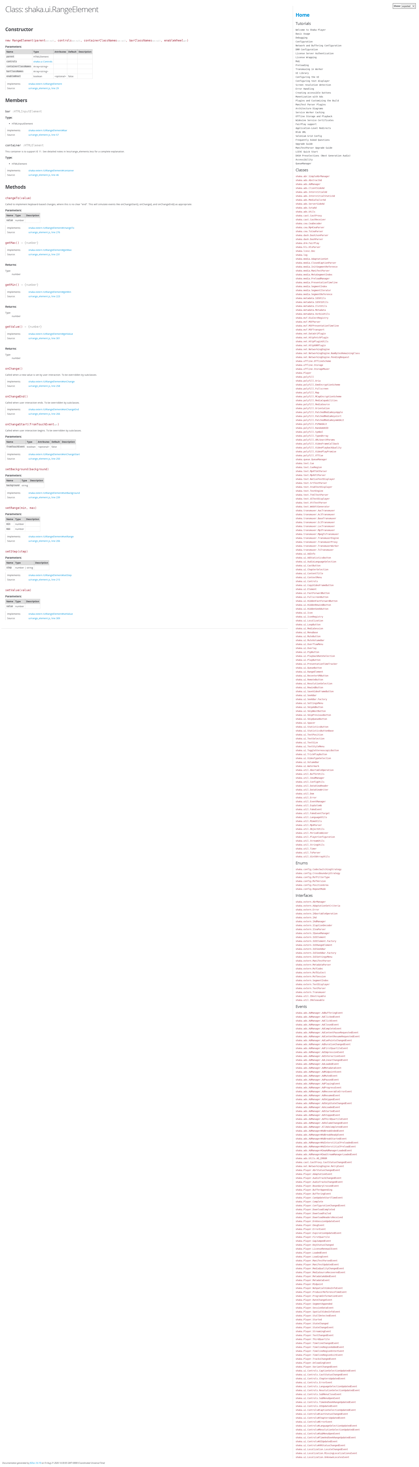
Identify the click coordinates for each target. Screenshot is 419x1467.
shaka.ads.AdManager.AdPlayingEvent (318, 1083)
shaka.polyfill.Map (307, 392)
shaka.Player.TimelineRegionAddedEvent (320, 1347)
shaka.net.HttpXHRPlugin (311, 345)
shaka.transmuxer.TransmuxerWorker (317, 546)
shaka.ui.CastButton (308, 565)
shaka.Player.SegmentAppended (314, 1304)
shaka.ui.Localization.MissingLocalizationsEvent (326, 1453)
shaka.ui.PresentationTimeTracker (316, 664)
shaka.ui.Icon (304, 612)
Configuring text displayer (313, 81)
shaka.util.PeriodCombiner (312, 833)
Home (303, 14)
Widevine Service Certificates (315, 120)
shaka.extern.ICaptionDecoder (314, 925)
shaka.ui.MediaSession (309, 628)
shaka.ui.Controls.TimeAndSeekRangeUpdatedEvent (326, 1402)
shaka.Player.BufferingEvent (313, 1193)
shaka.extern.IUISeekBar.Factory (316, 953)
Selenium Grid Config (309, 136)
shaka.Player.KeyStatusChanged (315, 1245)
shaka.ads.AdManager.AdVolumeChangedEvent (322, 1123)
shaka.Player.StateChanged (312, 1323)
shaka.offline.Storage (309, 365)
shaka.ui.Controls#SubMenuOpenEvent (318, 1433)
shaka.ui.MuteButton (308, 636)
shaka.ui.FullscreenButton (312, 597)
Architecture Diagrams (309, 108)
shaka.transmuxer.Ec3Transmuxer (315, 522)
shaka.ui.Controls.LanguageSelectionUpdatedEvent (326, 1386)
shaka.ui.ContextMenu (309, 577)
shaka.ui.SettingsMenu (309, 703)
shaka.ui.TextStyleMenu (310, 746)
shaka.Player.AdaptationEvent (314, 1174)
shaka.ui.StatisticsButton (312, 726)
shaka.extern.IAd (306, 917)
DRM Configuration (307, 49)
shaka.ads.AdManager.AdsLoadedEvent (318, 1107)
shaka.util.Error (306, 797)
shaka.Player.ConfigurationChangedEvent (320, 1205)
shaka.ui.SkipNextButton (311, 711)
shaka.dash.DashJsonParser (312, 235)
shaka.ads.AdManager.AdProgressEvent (318, 1087)
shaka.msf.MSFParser (308, 321)
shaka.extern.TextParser (311, 988)
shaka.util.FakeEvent (309, 809)
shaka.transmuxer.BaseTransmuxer (316, 518)
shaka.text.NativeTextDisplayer (315, 479)
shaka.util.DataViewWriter (312, 789)
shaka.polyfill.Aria (308, 380)
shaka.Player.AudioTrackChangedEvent (318, 1178)
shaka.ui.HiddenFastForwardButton (316, 601)
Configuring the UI (307, 77)
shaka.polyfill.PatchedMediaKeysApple (319, 412)
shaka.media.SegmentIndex (311, 286)
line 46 (55, 174)
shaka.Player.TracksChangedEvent (316, 1359)
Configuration (304, 41)
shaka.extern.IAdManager (311, 921)
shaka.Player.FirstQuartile (313, 1237)
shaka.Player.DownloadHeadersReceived (319, 1217)
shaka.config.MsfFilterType (313, 877)
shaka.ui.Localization (309, 620)
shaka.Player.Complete (309, 1201)
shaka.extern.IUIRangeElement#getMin (49, 291)
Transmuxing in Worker (309, 69)
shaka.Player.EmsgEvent (310, 1225)
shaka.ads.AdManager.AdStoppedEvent (318, 1115)
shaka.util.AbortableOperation (315, 770)
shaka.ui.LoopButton (308, 624)
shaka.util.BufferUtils (310, 774)
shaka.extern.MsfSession (311, 976)
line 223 (55, 296)
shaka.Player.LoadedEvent (311, 1252)
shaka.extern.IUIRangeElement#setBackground (54, 492)
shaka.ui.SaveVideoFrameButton (315, 691)
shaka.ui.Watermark (307, 766)
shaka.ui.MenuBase (307, 632)
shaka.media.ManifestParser (313, 270)
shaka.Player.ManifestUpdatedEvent (317, 1264)
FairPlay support (306, 124)
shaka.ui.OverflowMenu (309, 644)
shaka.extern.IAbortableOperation (316, 913)
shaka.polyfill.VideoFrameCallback (317, 443)
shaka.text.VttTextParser (311, 502)
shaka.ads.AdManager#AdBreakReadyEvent (320, 1134)
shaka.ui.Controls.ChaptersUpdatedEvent (320, 1378)
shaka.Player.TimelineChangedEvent (317, 1343)
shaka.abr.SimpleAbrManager (313, 176)
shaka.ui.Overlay (306, 648)
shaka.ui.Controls (42, 61)
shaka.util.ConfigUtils (310, 782)
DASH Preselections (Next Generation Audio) (323, 155)
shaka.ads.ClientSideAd (310, 188)
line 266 (55, 413)
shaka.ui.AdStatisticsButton (313, 557)
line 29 (55, 88)
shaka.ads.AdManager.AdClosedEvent (317, 1024)
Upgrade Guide (304, 144)
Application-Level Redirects (313, 128)
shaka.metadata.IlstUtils (311, 306)
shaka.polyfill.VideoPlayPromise (316, 451)
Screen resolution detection (313, 85)
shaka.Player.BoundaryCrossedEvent (317, 1186)
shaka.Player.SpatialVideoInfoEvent (318, 1311)
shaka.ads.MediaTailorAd (311, 200)
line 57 (55, 134)
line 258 (55, 385)
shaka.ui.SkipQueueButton (311, 719)
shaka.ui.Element (306, 589)
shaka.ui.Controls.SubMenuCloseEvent (318, 1394)
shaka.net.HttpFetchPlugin (312, 337)
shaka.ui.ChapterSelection (312, 569)
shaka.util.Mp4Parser (309, 825)
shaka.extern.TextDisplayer (313, 984)
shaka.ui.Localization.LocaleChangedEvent (322, 1449)
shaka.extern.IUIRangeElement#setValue (50, 613)
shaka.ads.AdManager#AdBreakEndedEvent (320, 1130)
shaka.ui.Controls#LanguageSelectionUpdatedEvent (326, 1425)
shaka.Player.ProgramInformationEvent (319, 1296)
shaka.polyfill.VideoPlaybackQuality (318, 447)
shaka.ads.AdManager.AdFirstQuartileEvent (322, 1048)
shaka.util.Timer (306, 848)
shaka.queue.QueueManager (311, 459)
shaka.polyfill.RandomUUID (312, 428)
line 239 (55, 497)
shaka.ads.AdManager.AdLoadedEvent (317, 1064)
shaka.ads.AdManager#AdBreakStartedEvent (321, 1138)
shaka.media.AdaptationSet (312, 259)
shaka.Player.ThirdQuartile (313, 1339)
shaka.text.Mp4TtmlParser (311, 471)
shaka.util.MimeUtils (309, 821)
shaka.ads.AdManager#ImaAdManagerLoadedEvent (324, 1150)
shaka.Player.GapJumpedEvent (313, 1241)
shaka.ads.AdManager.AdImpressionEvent (320, 1052)
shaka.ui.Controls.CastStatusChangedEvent (322, 1374)
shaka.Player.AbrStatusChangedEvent (318, 1170)
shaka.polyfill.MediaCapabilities (316, 400)
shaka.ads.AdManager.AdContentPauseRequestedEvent (327, 1032)
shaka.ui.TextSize (307, 742)
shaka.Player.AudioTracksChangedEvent (319, 1182)
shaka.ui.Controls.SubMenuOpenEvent (318, 1398)
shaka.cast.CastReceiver (311, 219)
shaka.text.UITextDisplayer (313, 498)
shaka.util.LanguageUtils (311, 817)
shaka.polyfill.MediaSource (313, 404)
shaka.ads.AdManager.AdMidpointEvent (318, 1072)
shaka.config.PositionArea (312, 885)
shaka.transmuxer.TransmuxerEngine (317, 538)
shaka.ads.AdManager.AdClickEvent (316, 1020)
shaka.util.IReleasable (310, 1000)
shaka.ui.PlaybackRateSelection (315, 656)
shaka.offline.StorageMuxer (313, 369)
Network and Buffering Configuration (318, 45)
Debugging (301, 37)
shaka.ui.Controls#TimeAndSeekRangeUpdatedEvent (326, 1437)
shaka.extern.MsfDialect (311, 972)
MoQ (298, 61)
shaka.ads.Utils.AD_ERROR (311, 1158)
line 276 (55, 232)
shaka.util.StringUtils (310, 844)
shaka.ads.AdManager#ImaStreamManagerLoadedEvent (326, 1154)
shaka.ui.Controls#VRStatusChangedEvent (320, 1445)
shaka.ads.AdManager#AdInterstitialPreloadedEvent (327, 1142)
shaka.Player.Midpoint (309, 1284)
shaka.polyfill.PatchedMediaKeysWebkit (320, 420)
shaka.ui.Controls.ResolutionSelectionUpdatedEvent (328, 1390)
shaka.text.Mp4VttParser (311, 475)
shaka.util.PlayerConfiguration (315, 837)
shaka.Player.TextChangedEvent (315, 1335)
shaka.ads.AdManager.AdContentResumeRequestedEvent (328, 1036)
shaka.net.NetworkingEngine (313, 349)
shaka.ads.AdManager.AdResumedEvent (318, 1095)
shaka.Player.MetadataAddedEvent (316, 1276)
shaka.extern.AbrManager (311, 901)
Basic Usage (303, 33)
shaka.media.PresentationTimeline (316, 282)
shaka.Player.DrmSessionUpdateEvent (318, 1221)
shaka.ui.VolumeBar (307, 762)
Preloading (302, 65)
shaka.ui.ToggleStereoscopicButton (317, 750)
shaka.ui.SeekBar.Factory (311, 699)
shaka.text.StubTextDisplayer (314, 487)
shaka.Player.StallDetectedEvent (316, 1315)
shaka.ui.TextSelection (310, 738)
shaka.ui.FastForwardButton (313, 593)
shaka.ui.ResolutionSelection (314, 683)
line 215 (55, 579)
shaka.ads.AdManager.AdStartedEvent (318, 1111)
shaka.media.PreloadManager (313, 278)
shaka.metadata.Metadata (311, 310)
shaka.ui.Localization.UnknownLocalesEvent (322, 1457)
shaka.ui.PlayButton (308, 660)
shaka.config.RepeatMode (311, 889)
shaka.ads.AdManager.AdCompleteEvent (318, 1028)
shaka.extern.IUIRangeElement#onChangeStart (54, 454)
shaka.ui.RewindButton (309, 687)
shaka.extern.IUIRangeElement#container (51, 170)
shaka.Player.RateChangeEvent (314, 1300)
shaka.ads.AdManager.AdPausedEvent (317, 1079)
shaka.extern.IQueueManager (313, 933)
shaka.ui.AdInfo (305, 553)
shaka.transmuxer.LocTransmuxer (315, 526)
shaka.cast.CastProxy (309, 215)
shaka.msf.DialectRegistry (312, 318)
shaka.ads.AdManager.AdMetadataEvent (318, 1068)
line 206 (55, 540)
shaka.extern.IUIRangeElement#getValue (50, 333)
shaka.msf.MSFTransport (310, 329)
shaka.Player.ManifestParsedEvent (316, 1260)
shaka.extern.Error (307, 909)
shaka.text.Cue (305, 463)
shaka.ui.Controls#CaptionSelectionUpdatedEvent (326, 1410)
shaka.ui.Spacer (305, 723)
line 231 (55, 254)
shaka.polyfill (305, 377)
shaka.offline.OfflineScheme (313, 361)
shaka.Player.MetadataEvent (313, 1280)
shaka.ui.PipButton (307, 652)
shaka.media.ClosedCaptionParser (316, 262)
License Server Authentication (315, 53)
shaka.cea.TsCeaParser (309, 231)
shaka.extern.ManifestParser (313, 960)
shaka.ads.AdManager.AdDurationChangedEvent (323, 1044)
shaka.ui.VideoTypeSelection (313, 758)
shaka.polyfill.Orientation (313, 408)
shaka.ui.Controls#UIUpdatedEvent (316, 1441)
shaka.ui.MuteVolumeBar (310, 640)
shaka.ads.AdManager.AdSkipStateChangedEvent (324, 1103)
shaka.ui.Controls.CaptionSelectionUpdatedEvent (326, 1370)
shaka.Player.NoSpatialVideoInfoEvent (319, 1288)
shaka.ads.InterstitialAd (311, 192)
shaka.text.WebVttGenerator (313, 506)
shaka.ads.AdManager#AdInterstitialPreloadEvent (326, 1146)
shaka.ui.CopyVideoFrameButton (315, 585)
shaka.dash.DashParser (309, 239)
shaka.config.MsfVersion (311, 881)
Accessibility (304, 159)
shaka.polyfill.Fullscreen (312, 388)
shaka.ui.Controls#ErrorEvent (314, 1421)
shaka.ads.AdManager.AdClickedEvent (318, 1016)
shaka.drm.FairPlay (307, 243)
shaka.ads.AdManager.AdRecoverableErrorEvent (324, 1091)
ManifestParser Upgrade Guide (314, 147)
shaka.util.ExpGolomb (309, 805)
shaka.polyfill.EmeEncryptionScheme (318, 384)
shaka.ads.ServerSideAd (310, 204)
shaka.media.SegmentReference (314, 294)
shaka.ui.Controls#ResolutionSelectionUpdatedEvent (328, 1429)
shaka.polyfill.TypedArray (312, 435)
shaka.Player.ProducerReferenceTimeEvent (321, 1292)
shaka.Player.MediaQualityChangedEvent (320, 1268)
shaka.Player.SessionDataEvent (315, 1307)
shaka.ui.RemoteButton (309, 679)
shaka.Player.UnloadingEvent (313, 1362)
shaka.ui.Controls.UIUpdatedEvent (316, 1406)
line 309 (55, 618)
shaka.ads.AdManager (308, 184)
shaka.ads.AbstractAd (309, 180)
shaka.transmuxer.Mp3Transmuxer (315, 530)
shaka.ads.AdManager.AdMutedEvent (316, 1075)
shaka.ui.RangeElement (309, 671)
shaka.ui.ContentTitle (309, 573)
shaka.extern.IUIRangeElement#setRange (51, 536)
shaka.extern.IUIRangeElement (45, 83)
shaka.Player (303, 373)
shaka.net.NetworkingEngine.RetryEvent (320, 1166)
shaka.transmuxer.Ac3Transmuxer (315, 514)
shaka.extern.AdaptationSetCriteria (318, 905)
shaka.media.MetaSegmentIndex (314, 274)
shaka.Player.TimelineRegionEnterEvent (320, 1351)
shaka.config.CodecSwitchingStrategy (318, 869)
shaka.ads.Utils (305, 211)
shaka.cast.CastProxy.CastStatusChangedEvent (324, 1162)
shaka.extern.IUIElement (311, 937)
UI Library (302, 73)
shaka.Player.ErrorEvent (311, 1229)
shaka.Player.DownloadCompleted (315, 1209)
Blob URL (301, 132)
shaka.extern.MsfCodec (309, 968)
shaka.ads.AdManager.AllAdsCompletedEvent (322, 1127)
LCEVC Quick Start (307, 151)
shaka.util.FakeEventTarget (313, 813)
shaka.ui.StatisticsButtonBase (315, 730)
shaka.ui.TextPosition (309, 734)
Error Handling (305, 88)
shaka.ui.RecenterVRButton (312, 675)
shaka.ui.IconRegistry (309, 616)
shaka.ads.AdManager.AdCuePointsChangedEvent (324, 1040)
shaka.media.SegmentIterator (313, 290)
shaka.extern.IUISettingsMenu (314, 956)
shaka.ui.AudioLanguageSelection (316, 561)
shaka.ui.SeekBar (306, 695)
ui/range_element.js (39, 88)
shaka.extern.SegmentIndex (312, 980)
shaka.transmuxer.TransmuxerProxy (316, 542)
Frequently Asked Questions (313, 140)
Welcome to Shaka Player (311, 30)
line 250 (55, 458)
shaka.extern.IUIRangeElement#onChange (51, 381)
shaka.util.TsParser (308, 852)
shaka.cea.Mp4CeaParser (310, 227)
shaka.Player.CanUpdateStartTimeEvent (319, 1197)
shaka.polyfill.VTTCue (309, 455)
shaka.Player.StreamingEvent (313, 1331)
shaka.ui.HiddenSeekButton (312, 609)
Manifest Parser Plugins (311, 104)
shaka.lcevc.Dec (305, 251)
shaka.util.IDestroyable (311, 996)
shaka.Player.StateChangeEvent (315, 1327)
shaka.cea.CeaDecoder (309, 223)
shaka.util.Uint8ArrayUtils (313, 856)
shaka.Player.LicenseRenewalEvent (316, 1248)
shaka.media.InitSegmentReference (316, 266)
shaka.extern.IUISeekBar (311, 949)
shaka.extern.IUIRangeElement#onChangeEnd (53, 409)
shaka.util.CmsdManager (310, 778)
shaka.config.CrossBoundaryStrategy (318, 873)
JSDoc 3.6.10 (35, 1463)
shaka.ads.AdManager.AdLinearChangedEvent (322, 1060)
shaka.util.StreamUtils (310, 841)
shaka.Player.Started (309, 1319)
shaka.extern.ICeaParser (311, 929)
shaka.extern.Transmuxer (311, 992)
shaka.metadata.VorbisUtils (313, 314)
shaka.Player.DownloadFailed (313, 1213)
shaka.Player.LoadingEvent (312, 1256)
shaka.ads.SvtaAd (306, 207)
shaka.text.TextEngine (309, 491)
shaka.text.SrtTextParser (311, 483)
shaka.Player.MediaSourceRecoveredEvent (320, 1272)
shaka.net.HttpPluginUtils (312, 341)
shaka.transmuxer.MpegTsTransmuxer (317, 534)
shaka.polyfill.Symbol (309, 432)
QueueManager (303, 163)
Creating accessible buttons (313, 92)
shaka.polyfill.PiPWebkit (311, 424)
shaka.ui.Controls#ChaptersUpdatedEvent (320, 1418)
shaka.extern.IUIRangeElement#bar (47, 130)
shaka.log (301, 255)
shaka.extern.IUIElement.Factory (316, 941)
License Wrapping (306, 57)
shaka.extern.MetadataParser (313, 964)
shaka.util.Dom (305, 793)
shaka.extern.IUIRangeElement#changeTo (51, 227)
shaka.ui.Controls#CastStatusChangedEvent (322, 1414)
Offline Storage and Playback (314, 116)
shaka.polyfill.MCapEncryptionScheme (318, 396)
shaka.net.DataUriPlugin (311, 333)
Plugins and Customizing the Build (317, 100)
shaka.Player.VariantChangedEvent (316, 1366)
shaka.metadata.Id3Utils (311, 298)
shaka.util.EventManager (311, 801)
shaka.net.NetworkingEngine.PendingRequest (322, 357)
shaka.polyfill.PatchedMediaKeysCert (318, 416)
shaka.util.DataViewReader (312, 785)
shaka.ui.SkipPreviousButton (313, 715)
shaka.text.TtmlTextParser (312, 494)
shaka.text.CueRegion (309, 467)
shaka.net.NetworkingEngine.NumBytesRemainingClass (328, 353)
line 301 (55, 338)
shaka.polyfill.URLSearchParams (315, 439)
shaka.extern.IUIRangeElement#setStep (50, 575)
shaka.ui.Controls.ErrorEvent (314, 1382)
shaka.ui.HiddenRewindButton (313, 605)
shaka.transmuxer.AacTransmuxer (315, 510)
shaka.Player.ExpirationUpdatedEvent (318, 1233)
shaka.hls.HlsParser (308, 247)
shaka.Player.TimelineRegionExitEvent (319, 1355)
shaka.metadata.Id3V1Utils (312, 302)
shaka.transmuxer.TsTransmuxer (315, 550)
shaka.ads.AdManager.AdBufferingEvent (319, 1013)
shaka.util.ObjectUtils (310, 829)
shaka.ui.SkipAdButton (309, 707)
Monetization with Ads (309, 96)
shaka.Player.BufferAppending (314, 1189)
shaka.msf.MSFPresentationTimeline (317, 325)
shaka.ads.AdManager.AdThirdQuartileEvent (322, 1119)
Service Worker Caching (310, 112)
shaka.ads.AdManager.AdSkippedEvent (318, 1099)
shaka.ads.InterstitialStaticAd (315, 196)
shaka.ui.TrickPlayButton (311, 754)
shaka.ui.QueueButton (309, 667)
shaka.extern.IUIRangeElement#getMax (50, 249)
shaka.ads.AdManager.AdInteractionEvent (320, 1056)
